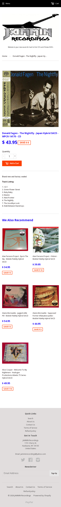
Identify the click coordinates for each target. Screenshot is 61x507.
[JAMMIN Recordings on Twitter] (23, 461)
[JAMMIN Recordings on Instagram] (38, 461)
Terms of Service (30, 428)
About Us (30, 421)
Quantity (6, 151)
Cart (57, 3)
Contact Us (30, 424)
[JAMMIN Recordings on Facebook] (30, 461)
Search (30, 418)
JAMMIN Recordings (22, 495)
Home (4, 56)
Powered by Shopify (42, 495)
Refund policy (30, 431)
